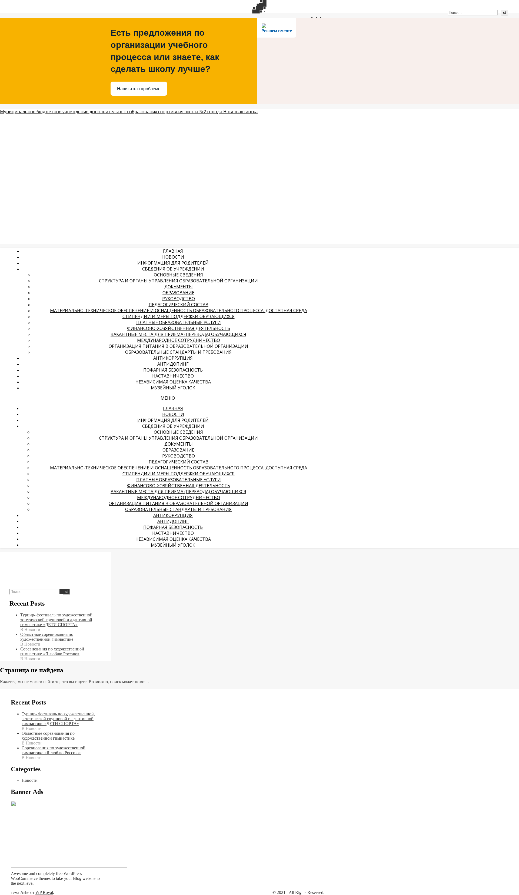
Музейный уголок (173, 388)
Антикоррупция (173, 358)
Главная (173, 251)
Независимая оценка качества (173, 382)
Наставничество (173, 376)
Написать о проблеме (139, 88)
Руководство (178, 299)
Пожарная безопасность (173, 370)
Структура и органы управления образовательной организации (178, 281)
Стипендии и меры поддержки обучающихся (178, 316)
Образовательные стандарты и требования (178, 352)
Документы (178, 287)
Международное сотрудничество (178, 340)
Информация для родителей (173, 263)
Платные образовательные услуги (178, 322)
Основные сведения (178, 275)
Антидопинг (173, 364)
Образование (178, 293)
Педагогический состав (178, 305)
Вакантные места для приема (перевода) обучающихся (178, 334)
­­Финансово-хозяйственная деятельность (178, 328)
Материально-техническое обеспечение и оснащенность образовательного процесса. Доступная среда (178, 310)
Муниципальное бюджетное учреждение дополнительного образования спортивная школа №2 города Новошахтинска (129, 112)
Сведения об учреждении (173, 269)
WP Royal (44, 892)
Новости (173, 257)
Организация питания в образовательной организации (178, 346)
